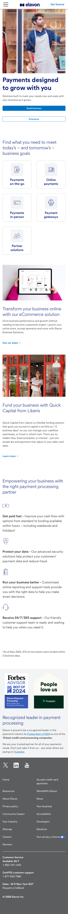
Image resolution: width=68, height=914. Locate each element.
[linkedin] (16, 765)
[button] (57, 4)
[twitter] (5, 765)
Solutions (42, 829)
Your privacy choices (49, 836)
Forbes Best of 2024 (38, 733)
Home (6, 779)
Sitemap (7, 829)
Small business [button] (34, 108)
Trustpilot (19, 751)
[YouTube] (26, 765)
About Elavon (10, 798)
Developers (43, 821)
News (40, 798)
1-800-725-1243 (12, 864)
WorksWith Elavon (47, 791)
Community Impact (14, 813)
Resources (8, 791)
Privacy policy (10, 806)
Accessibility (44, 813)
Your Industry (10, 821)
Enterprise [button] (34, 119)
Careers (7, 836)
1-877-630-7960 (12, 876)
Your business (44, 806)
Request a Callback (13, 887)
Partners (7, 844)
